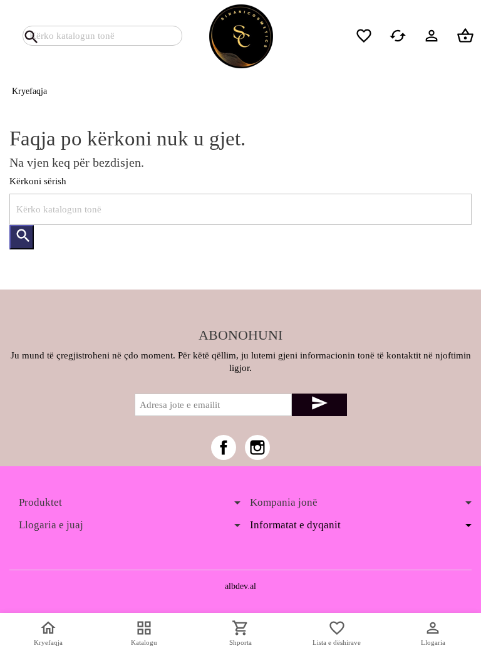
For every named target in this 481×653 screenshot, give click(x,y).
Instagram (257, 447)
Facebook (223, 447)
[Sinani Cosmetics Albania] (240, 35)
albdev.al (240, 586)
